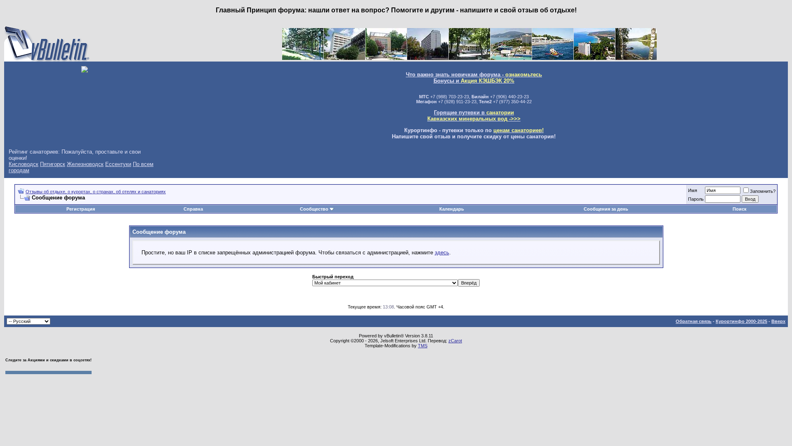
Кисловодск (23, 164)
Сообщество (314, 208)
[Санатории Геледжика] (594, 58)
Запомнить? (763, 191)
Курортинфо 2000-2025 (741, 321)
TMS (422, 345)
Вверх (778, 321)
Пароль (696, 199)
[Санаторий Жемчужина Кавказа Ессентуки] (469, 58)
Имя (692, 190)
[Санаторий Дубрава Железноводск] (427, 58)
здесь (442, 252)
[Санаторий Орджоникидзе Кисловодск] (386, 58)
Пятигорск (52, 164)
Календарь (451, 208)
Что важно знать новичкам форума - (474, 74)
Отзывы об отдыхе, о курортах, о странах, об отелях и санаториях (96, 191)
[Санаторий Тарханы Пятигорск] (344, 58)
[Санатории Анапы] (552, 58)
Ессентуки (118, 164)
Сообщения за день (606, 208)
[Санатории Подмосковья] (636, 58)
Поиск (740, 208)
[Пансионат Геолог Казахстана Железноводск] (302, 58)
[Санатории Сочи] (511, 58)
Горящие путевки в (474, 115)
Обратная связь (694, 321)
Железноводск (85, 164)
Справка (193, 208)
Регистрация (80, 208)
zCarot (455, 340)
